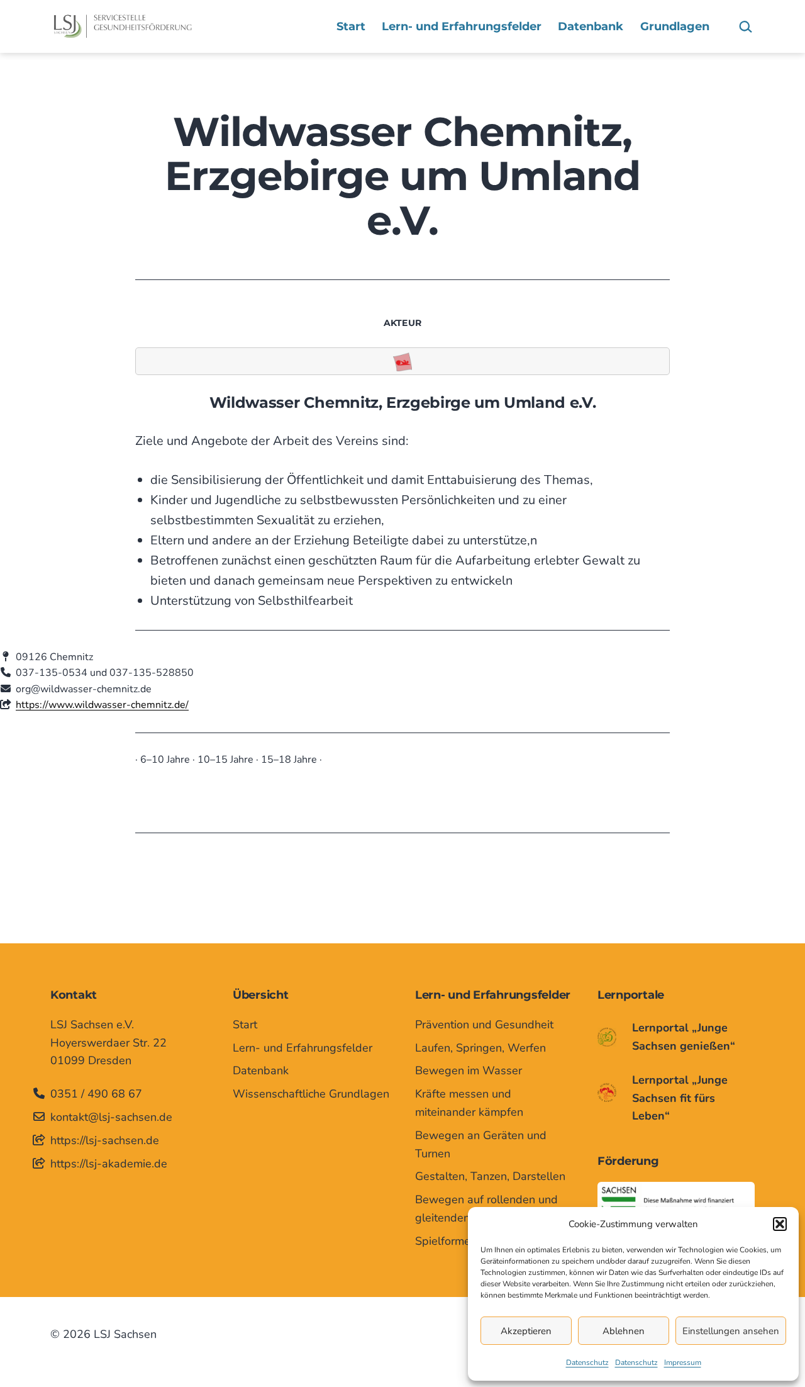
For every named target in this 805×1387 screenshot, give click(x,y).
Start (350, 26)
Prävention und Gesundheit (484, 1024)
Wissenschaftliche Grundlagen (311, 1093)
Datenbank (590, 26)
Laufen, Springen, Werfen (480, 1047)
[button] (780, 1224)
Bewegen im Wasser (468, 1070)
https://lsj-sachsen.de (104, 1140)
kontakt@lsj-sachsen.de (111, 1117)
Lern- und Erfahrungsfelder (461, 26)
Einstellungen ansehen (730, 1331)
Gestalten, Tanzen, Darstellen (490, 1176)
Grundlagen (674, 26)
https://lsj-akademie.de (108, 1163)
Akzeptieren (526, 1331)
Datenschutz (587, 1362)
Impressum (682, 1362)
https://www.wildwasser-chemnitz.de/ (102, 705)
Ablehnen (623, 1331)
